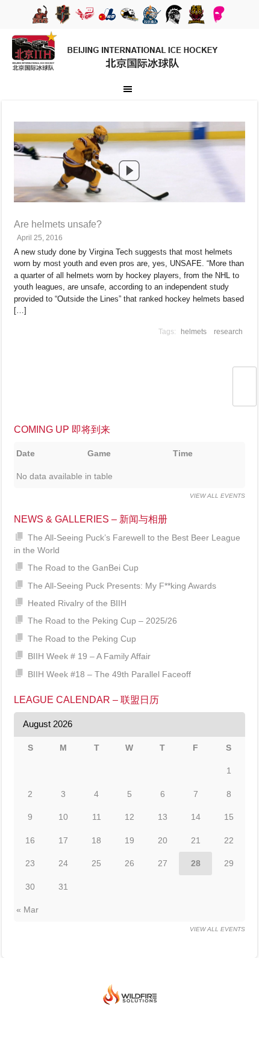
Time (183, 453)
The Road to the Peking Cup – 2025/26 (102, 620)
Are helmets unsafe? (58, 224)
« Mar (27, 909)
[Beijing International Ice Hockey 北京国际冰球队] (116, 74)
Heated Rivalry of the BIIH (77, 603)
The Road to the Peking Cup (82, 638)
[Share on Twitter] (244, 380)
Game (99, 453)
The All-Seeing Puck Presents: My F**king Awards (122, 586)
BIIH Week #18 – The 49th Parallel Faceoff (109, 674)
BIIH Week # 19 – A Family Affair (89, 656)
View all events (217, 495)
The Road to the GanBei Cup (83, 567)
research (228, 331)
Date (25, 453)
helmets (194, 331)
